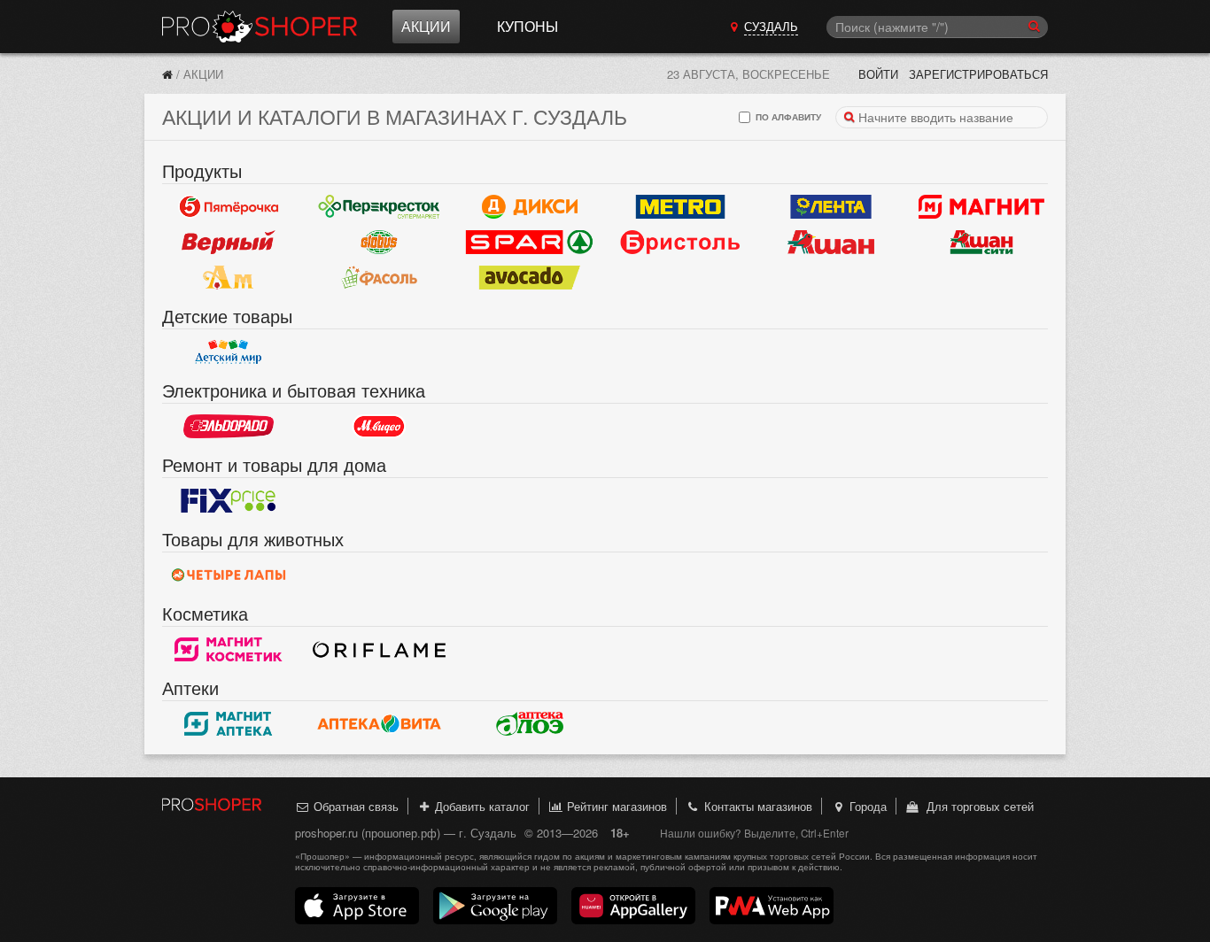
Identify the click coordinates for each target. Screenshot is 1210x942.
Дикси (529, 206)
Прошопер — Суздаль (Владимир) (259, 26)
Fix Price (228, 500)
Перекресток (379, 206)
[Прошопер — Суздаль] (167, 74)
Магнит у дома (981, 206)
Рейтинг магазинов (615, 806)
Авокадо (529, 277)
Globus (379, 241)
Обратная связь (354, 806)
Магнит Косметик (228, 649)
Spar (529, 241)
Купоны (527, 26)
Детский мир (228, 351)
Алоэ (529, 723)
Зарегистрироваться (978, 74)
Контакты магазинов (756, 806)
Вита (379, 723)
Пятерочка (228, 206)
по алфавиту (787, 116)
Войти (878, 74)
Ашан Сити (981, 241)
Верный (228, 241)
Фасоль (379, 277)
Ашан (831, 241)
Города (866, 806)
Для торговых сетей (976, 806)
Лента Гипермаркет (831, 206)
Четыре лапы (228, 574)
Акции (426, 26)
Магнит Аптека (228, 723)
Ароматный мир (228, 277)
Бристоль (680, 241)
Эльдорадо (228, 426)
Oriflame (379, 649)
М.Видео (379, 426)
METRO (680, 206)
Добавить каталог (480, 806)
